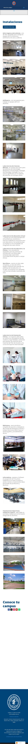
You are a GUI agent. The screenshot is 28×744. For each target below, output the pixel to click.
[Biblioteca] (14, 451)
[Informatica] (14, 503)
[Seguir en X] (11, 610)
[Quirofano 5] (14, 327)
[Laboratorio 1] (14, 230)
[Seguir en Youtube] (17, 610)
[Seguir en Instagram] (14, 610)
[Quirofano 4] (14, 290)
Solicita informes (9, 27)
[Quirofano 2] (14, 309)
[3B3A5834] (14, 362)
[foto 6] (14, 193)
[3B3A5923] (14, 417)
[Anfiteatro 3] (14, 158)
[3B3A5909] (14, 399)
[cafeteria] (14, 533)
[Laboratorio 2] (14, 211)
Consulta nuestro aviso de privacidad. (14, 736)
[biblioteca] (14, 469)
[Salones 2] (14, 74)
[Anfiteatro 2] (14, 140)
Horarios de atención (14, 716)
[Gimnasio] (14, 552)
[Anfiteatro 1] (14, 121)
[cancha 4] (14, 570)
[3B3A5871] (14, 381)
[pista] (14, 589)
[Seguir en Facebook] (9, 610)
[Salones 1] (14, 56)
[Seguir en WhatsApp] (19, 610)
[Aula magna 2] (14, 92)
